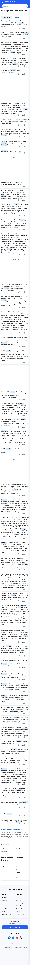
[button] (21, 2)
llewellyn (3, 872)
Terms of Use (19, 911)
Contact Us (18, 900)
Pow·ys (18, 848)
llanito (17, 864)
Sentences (18, 17)
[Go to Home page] (8, 2)
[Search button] (25, 6)
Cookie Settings (20, 909)
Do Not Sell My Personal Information (15, 944)
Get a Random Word (15, 927)
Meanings (7, 17)
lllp (17, 875)
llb (16, 866)
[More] (28, 28)
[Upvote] (19, 29)
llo (16, 877)
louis (2, 848)
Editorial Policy (19, 906)
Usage (3, 911)
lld (16, 869)
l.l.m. (2, 864)
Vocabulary (4, 909)
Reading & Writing (6, 914)
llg (2, 875)
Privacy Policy (19, 903)
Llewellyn (4, 851)
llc (1, 869)
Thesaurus (4, 900)
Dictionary (4, 897)
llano (2, 866)
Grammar (4, 906)
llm (2, 877)
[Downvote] (24, 29)
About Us (18, 897)
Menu (26, 2)
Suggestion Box (20, 914)
